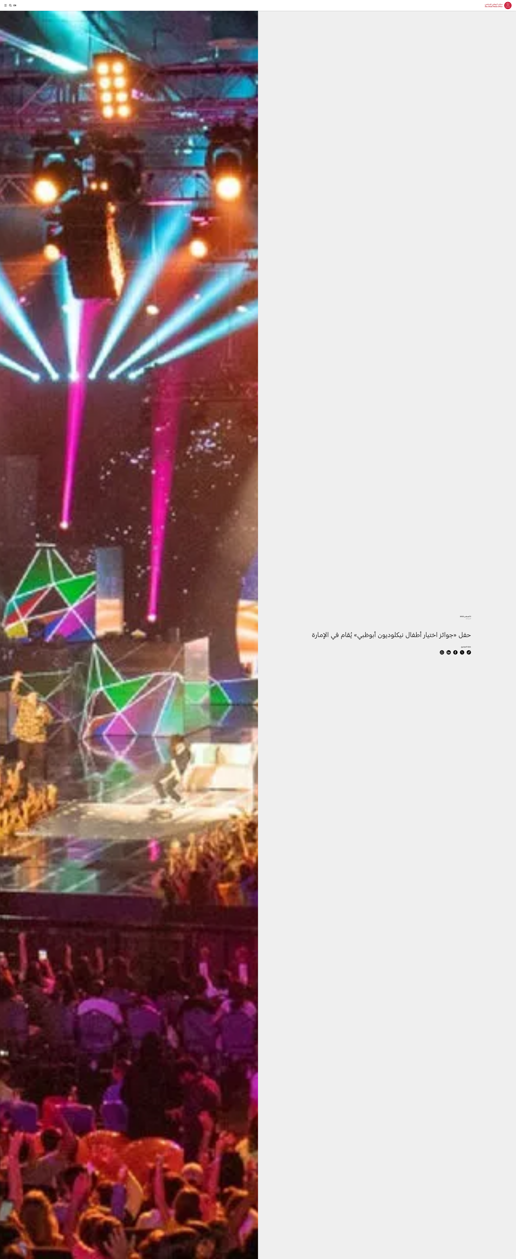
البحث (10, 5)
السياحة (468, 618)
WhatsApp (442, 652)
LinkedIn (449, 652)
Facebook (455, 652)
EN (14, 5)
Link (469, 652)
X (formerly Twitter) (462, 652)
